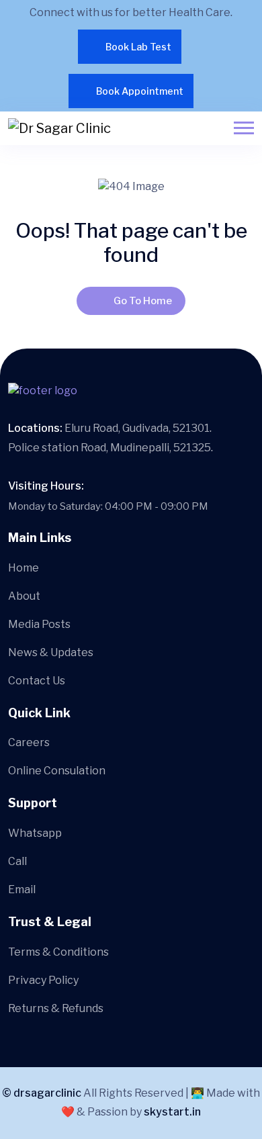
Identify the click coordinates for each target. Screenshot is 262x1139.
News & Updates (50, 652)
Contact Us (36, 680)
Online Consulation (56, 770)
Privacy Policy (43, 980)
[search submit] (110, 554)
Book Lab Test (138, 46)
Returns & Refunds (55, 1008)
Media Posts (39, 624)
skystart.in (172, 1111)
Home (23, 567)
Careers (29, 742)
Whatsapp (35, 833)
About (24, 596)
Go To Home (143, 301)
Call (17, 861)
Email (22, 889)
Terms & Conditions (58, 952)
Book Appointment (139, 91)
